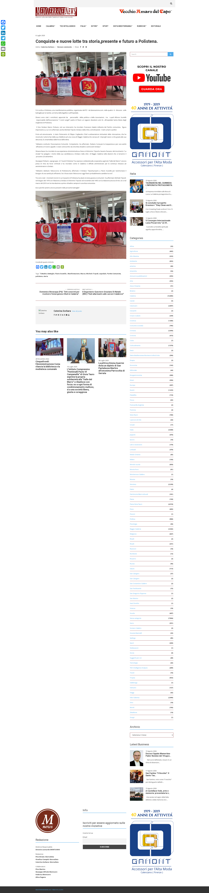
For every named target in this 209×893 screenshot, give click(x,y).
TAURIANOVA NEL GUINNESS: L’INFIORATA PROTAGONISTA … (159, 185)
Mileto (132, 459)
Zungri (132, 717)
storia (45, 276)
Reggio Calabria (135, 529)
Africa (132, 246)
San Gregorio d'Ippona (138, 593)
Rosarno (133, 559)
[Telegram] (3, 38)
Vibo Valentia (134, 697)
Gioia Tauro (134, 415)
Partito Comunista (114, 274)
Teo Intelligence (67, 26)
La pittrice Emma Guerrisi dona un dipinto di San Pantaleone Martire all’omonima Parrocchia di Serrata (111, 368)
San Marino (134, 598)
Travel (132, 673)
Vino (131, 702)
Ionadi (132, 425)
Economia (133, 365)
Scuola (132, 613)
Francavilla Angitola (137, 405)
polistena (39, 276)
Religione (133, 534)
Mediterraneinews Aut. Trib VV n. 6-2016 (49, 890)
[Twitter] (3, 27)
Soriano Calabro (135, 628)
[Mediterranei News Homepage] (48, 820)
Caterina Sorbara (47, 47)
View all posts (77, 311)
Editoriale (156, 26)
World (132, 707)
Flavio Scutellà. (61, 274)
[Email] (3, 49)
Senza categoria (135, 618)
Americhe (133, 271)
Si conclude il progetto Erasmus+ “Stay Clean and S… (159, 204)
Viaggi (132, 692)
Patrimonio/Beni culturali (139, 494)
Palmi (132, 489)
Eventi (132, 390)
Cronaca (133, 330)
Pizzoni (132, 514)
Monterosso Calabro (137, 474)
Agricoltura (134, 251)
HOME (38, 26)
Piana (132, 499)
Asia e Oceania (135, 286)
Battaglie (51, 274)
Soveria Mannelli (136, 633)
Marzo (83, 274)
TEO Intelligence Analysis (139, 668)
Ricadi (132, 539)
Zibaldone (133, 712)
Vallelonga (133, 683)
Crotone (133, 335)
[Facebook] (3, 22)
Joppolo (132, 435)
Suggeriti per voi (136, 658)
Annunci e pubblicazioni (138, 276)
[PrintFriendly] (3, 54)
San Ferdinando (135, 588)
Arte (131, 281)
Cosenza (133, 321)
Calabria (50, 26)
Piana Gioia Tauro (136, 504)
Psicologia (133, 524)
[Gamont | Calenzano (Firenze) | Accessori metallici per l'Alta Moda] (151, 134)
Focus (132, 400)
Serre (132, 623)
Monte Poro (134, 469)
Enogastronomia (136, 375)
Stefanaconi (134, 648)
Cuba (132, 340)
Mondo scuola (135, 464)
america (133, 266)
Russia (132, 564)
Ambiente (133, 261)
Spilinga (132, 638)
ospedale (102, 274)
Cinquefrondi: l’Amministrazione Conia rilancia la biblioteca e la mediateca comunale (48, 365)
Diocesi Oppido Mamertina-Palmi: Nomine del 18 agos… (158, 754)
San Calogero (134, 573)
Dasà (131, 350)
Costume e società (136, 326)
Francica (133, 410)
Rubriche (141, 26)
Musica (132, 479)
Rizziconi (133, 549)
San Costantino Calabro (138, 583)
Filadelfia (133, 395)
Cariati (132, 301)
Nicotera (133, 484)
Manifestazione (74, 274)
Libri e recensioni (136, 445)
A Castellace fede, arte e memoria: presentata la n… (158, 792)
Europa (132, 385)
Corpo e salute (135, 316)
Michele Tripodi (92, 274)
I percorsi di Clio (135, 420)
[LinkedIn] (3, 33)
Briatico (132, 291)
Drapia (132, 360)
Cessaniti (133, 311)
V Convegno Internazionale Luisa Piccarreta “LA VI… (158, 221)
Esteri (94, 26)
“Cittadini (43, 274)
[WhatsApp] (3, 43)
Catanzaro (133, 306)
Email (85, 837)
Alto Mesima (134, 256)
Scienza (132, 608)
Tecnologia (134, 663)
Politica (132, 519)
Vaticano (133, 688)
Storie (132, 653)
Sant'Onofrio (134, 603)
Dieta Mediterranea (122, 26)
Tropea (132, 678)
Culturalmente (135, 345)
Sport (105, 26)
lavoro (132, 440)
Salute (132, 569)
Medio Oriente (135, 454)
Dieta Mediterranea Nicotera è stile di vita (145, 355)
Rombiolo (133, 554)
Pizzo (132, 509)
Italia (82, 26)
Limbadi (133, 449)
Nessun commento (64, 47)
